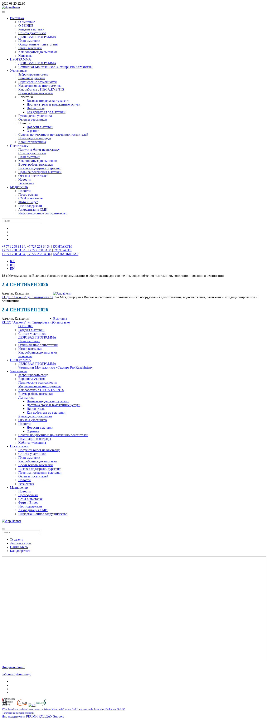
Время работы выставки (35, 93)
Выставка (17, 18)
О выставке (26, 22)
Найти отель (35, 108)
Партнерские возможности (37, 82)
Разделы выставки (31, 29)
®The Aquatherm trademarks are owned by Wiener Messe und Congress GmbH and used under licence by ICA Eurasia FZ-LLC (63, 709)
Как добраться (20, 551)
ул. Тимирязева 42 (40, 297)
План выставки (29, 40)
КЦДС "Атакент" (14, 297)
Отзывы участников (32, 119)
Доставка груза (20, 543)
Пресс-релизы (28, 194)
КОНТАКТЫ (62, 246)
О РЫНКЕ (25, 25)
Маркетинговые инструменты (39, 85)
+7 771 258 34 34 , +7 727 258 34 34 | (28, 250)
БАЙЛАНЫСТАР (65, 254)
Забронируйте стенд (16, 674)
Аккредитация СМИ (33, 209)
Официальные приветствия (38, 44)
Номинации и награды (34, 138)
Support (58, 716)
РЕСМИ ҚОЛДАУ (39, 716)
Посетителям (19, 145)
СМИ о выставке (30, 198)
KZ (12, 261)
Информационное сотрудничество (42, 213)
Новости (24, 179)
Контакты (25, 55)
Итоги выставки (30, 48)
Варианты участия (31, 78)
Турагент (16, 539)
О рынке (33, 130)
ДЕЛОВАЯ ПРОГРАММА (37, 37)
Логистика (26, 397)
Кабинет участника (32, 142)
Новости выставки (40, 127)
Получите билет (13, 667)
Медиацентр (19, 187)
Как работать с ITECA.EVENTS (41, 89)
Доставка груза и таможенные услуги (53, 104)
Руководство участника (35, 115)
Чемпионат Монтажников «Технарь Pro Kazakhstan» (55, 67)
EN (12, 268)
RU (12, 265)
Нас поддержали (30, 206)
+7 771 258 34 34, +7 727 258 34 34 (26, 246)
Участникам (18, 70)
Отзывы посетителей (33, 175)
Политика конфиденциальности (18, 712)
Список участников (32, 33)
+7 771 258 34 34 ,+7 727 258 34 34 (26, 254)
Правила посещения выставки (40, 172)
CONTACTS (63, 250)
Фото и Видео (28, 202)
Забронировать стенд (33, 74)
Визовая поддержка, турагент (48, 100)
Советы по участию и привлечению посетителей (53, 134)
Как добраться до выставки (37, 52)
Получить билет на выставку (39, 149)
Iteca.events (26, 183)
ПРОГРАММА (20, 59)
